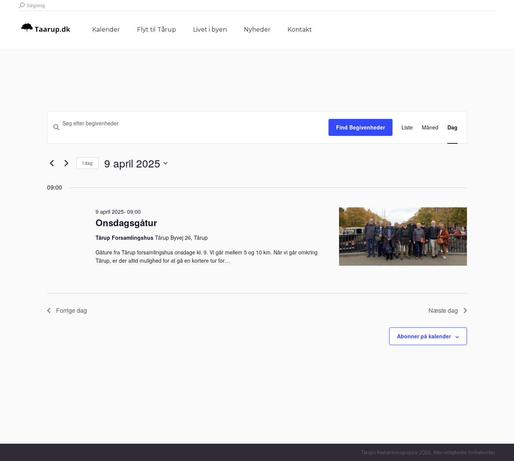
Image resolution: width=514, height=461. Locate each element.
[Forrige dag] (51, 163)
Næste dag (443, 310)
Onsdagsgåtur (126, 222)
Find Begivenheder (360, 127)
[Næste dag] (66, 163)
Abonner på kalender (424, 336)
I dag (87, 163)
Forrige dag (71, 310)
